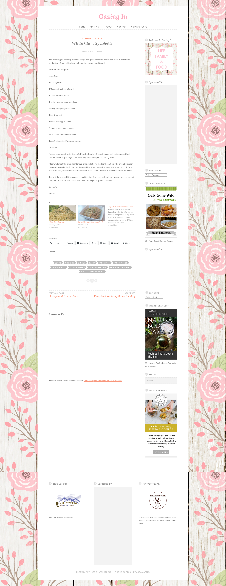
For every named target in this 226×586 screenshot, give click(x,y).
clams (58, 263)
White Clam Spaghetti (57, 222)
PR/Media (94, 27)
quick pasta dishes (120, 267)
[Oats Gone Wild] (161, 212)
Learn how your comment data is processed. (103, 380)
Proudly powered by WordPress (93, 572)
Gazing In (113, 16)
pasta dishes (120, 263)
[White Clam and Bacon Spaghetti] (91, 213)
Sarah (99, 51)
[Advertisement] (161, 124)
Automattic (142, 572)
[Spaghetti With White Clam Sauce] (122, 215)
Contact (122, 27)
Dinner (98, 39)
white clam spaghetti (92, 272)
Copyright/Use (139, 27)
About (109, 27)
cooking (87, 39)
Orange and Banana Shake (64, 295)
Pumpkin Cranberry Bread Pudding (114, 295)
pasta (92, 263)
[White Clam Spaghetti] (62, 213)
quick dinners (77, 267)
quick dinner (59, 267)
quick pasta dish (98, 267)
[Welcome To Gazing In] (161, 59)
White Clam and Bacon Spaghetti (90, 222)
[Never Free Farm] (158, 500)
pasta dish (104, 263)
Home (82, 27)
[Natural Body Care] (161, 334)
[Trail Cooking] (68, 500)
